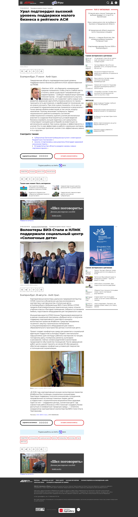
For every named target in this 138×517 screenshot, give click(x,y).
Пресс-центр (60, 480)
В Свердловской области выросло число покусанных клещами (102, 31)
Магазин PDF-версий (72, 480)
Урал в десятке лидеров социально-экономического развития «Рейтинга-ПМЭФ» (38, 187)
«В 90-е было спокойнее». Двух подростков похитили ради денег (105, 284)
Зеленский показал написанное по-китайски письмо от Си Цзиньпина (105, 110)
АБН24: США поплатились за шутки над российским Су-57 (105, 123)
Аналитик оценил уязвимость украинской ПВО (103, 130)
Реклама (37, 480)
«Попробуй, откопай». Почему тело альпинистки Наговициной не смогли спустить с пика (105, 93)
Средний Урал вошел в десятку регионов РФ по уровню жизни (71, 186)
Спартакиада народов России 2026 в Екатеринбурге (101, 47)
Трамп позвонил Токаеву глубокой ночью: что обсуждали (105, 103)
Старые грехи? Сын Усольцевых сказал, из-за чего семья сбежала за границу (105, 298)
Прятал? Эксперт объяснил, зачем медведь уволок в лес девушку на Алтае (105, 272)
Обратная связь (39, 482)
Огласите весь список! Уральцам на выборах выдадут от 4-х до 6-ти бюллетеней (101, 15)
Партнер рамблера (51, 509)
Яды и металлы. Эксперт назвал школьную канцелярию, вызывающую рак (104, 80)
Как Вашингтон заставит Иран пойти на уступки (105, 117)
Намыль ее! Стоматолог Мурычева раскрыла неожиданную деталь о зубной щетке (105, 86)
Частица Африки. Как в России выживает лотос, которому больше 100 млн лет (105, 66)
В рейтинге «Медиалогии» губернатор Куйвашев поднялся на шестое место (39, 194)
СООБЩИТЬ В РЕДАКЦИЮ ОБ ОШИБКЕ (57, 482)
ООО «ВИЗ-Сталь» (42, 414)
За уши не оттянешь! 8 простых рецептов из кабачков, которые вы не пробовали (106, 73)
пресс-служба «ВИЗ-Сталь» (29, 285)
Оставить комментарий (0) (69, 156)
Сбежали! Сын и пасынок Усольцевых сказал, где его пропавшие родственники (106, 292)
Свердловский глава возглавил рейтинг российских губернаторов (71, 194)
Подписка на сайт (47, 480)
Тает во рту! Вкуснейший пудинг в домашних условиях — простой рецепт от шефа (105, 278)
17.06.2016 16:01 (24, 8)
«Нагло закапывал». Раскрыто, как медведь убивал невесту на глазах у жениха (105, 305)
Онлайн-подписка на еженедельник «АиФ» (95, 480)
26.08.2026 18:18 (25, 226)
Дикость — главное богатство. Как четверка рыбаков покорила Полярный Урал (102, 39)
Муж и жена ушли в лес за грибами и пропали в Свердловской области (102, 23)
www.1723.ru (24, 66)
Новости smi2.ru (27, 221)
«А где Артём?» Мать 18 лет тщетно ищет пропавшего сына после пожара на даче (105, 60)
